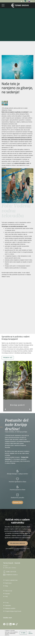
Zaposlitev (8, 605)
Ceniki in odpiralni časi (11, 580)
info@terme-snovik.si (12, 574)
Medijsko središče (10, 608)
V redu (23, 633)
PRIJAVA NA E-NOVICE (17, 543)
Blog (6, 586)
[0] (24, 1)
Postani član (17, 502)
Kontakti (7, 593)
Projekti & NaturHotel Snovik (13, 611)
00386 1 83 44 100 (11, 571)
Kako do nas (8, 591)
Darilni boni (8, 583)
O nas (7, 602)
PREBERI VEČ (7, 357)
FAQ (6, 596)
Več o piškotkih (30, 632)
